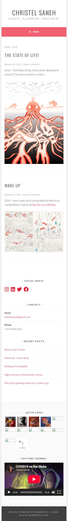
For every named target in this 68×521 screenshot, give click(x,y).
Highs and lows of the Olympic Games (23, 374)
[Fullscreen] (59, 492)
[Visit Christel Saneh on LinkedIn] (13, 290)
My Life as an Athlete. (44, 204)
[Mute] (53, 492)
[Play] (9, 492)
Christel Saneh (34, 12)
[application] (34, 479)
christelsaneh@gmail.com (17, 317)
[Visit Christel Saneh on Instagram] (7, 290)
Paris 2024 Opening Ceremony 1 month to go (27, 383)
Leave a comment (31, 64)
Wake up (13, 185)
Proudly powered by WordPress (28, 512)
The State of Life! (22, 55)
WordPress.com (38, 515)
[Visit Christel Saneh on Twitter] (19, 290)
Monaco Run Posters (15, 349)
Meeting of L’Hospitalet (16, 366)
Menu (36, 31)
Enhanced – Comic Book (17, 358)
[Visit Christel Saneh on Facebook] (26, 290)
